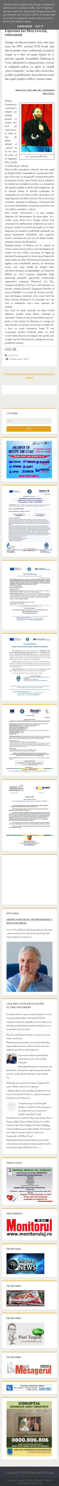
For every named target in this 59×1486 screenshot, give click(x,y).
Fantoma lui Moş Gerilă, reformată (26, 32)
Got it (39, 26)
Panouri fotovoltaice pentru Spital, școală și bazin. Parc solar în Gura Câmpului (33, 1059)
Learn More (24, 26)
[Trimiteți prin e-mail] (6, 349)
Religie (13, 355)
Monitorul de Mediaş (41, 1473)
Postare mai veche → (45, 373)
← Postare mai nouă (13, 373)
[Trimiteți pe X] (11, 349)
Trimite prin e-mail (18, 359)
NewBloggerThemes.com (29, 1483)
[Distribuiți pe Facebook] (14, 349)
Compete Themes (24, 1480)
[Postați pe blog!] (9, 349)
